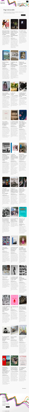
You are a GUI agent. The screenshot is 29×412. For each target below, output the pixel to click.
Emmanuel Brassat (4, 251)
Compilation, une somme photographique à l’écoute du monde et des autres (14, 64)
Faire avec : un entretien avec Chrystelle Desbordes (22, 220)
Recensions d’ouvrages (5, 69)
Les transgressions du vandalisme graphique (22, 368)
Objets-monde (5, 277)
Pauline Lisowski (12, 38)
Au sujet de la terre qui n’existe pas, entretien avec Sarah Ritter (14, 249)
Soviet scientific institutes (14, 337)
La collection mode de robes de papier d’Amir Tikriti (14, 278)
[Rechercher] (27, 1)
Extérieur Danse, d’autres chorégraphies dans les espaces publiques (6, 64)
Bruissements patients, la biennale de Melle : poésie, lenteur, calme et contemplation (23, 157)
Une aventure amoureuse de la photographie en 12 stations (5, 123)
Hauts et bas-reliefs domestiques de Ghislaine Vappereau (22, 338)
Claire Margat (25, 65)
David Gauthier (24, 97)
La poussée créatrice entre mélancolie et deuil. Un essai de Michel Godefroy (14, 157)
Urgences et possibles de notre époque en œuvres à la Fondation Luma (14, 190)
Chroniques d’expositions (6, 36)
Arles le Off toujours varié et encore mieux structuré (22, 190)
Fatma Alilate (8, 35)
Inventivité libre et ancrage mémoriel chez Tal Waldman (14, 368)
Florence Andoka (12, 252)
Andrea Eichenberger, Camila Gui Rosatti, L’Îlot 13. (22, 279)
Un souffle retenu (22, 30)
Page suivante (24, 388)
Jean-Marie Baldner (21, 282)
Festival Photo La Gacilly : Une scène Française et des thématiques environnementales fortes (14, 33)
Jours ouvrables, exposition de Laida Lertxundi (6, 94)
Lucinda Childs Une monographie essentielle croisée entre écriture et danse (6, 309)
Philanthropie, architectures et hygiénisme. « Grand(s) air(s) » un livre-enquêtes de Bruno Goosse (6, 370)
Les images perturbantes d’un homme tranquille (22, 248)
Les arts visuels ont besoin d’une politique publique (14, 220)
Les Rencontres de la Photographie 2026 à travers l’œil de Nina (22, 94)
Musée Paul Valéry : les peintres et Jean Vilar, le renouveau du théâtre (6, 32)
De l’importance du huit (14, 307)
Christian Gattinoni (4, 68)
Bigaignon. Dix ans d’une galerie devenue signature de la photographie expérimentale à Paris (6, 157)
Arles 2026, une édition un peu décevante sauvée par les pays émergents (5, 191)
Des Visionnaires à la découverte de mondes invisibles (5, 220)
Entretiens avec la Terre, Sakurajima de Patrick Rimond (22, 308)
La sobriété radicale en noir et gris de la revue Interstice (14, 123)
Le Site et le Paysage (13, 93)
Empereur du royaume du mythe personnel (22, 63)
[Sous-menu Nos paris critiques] (22, 5)
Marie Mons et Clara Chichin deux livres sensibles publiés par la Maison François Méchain (22, 124)
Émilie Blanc (8, 96)
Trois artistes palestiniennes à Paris (5, 248)
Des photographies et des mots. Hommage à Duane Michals (6, 338)
